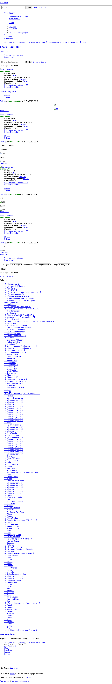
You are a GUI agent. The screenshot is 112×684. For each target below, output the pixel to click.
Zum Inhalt (4, 3)
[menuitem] (18, 17)
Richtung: (54, 265)
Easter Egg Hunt (10, 46)
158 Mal (22, 79)
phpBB (12, 674)
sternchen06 (5, 71)
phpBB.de (27, 677)
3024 (14, 75)
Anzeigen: (5, 265)
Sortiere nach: (28, 265)
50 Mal (26, 81)
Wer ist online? (7, 634)
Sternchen (14, 668)
